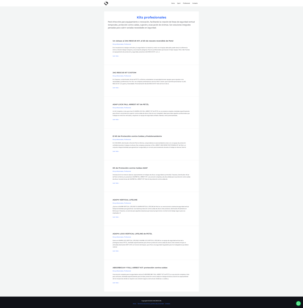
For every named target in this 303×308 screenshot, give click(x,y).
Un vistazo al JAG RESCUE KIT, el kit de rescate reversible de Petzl (143, 41)
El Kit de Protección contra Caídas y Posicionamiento (137, 136)
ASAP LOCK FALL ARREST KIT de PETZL (131, 104)
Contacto (195, 3)
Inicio (173, 3)
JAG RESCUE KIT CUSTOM (124, 73)
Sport (178, 3)
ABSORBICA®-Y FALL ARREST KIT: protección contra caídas (140, 268)
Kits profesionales (118, 44)
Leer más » (116, 56)
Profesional (186, 3)
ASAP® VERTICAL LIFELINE (125, 200)
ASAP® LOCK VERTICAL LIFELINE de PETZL (132, 234)
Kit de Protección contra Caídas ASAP (130, 168)
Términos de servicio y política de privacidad (150, 304)
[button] (298, 303)
